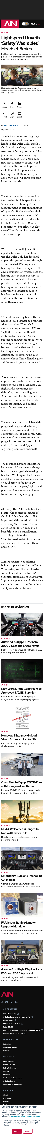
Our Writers (7, 1098)
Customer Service (10, 1047)
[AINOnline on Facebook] (2, 1002)
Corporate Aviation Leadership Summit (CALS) (21, 1030)
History (6, 1102)
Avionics (5, 32)
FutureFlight (8, 1027)
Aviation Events (9, 1081)
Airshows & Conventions (12, 1078)
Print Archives (8, 1061)
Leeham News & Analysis (13, 1034)
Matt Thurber (11, 125)
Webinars (7, 1075)
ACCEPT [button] (17, 1131)
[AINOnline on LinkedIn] (16, 1002)
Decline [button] (27, 1131)
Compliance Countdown (12, 1084)
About (5, 1095)
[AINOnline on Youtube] (6, 1002)
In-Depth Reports (9, 1068)
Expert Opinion (9, 1065)
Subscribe (7, 1044)
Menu (34, 23)
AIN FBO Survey (9, 1014)
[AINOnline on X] (11, 1002)
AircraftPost (8, 1020)
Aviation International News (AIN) (16, 1017)
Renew (6, 1051)
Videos (6, 1071)
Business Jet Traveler (11, 1024)
